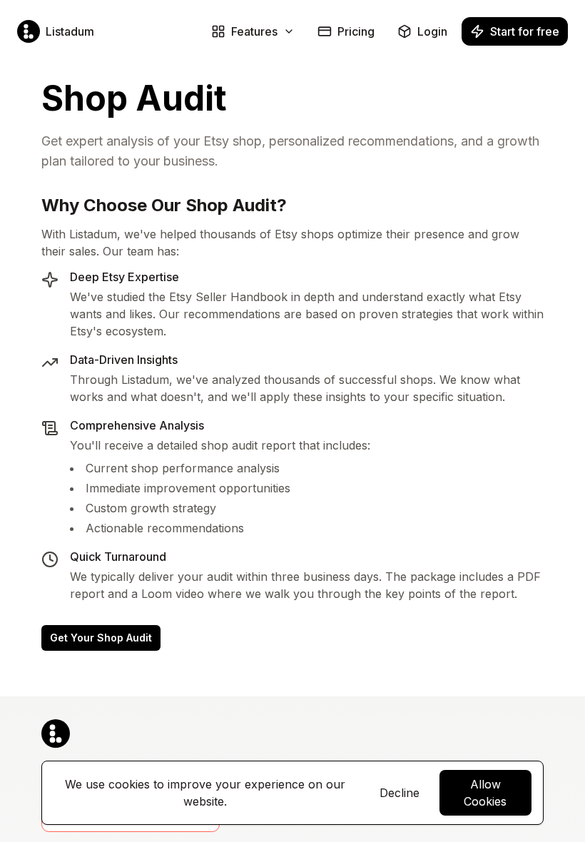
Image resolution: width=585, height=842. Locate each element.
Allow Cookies (485, 792)
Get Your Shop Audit (101, 638)
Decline (399, 793)
